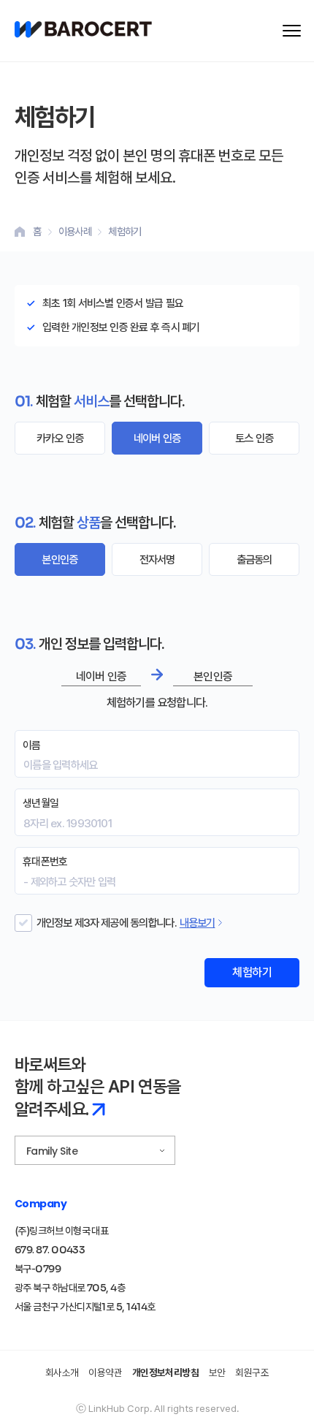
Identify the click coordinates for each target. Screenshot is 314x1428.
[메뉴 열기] (292, 30)
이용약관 (105, 1372)
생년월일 (40, 803)
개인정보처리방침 (165, 1372)
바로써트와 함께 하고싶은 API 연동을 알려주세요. (98, 1087)
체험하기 (252, 972)
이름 (32, 745)
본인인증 (59, 559)
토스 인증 (254, 438)
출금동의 (254, 559)
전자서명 (157, 559)
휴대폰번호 (45, 861)
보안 (217, 1372)
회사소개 (62, 1372)
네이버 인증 (157, 438)
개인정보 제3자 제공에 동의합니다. (107, 923)
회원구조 (252, 1372)
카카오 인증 (60, 438)
